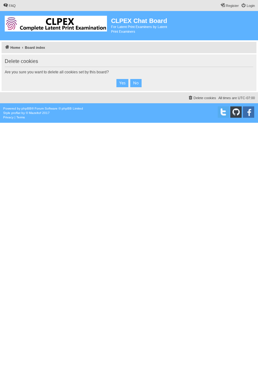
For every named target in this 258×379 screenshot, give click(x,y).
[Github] (236, 112)
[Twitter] (223, 112)
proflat (15, 113)
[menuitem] (9, 5)
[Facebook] (248, 112)
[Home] (56, 22)
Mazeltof (35, 113)
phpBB (26, 108)
